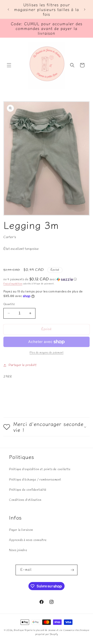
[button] (9, 65)
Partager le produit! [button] (23, 365)
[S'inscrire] (72, 570)
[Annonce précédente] (8, 9)
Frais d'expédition (12, 283)
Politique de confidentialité (27, 490)
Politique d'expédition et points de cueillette (40, 469)
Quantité (9, 304)
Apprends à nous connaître (28, 540)
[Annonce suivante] (85, 9)
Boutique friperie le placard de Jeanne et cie (38, 630)
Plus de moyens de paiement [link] (46, 352)
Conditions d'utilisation (25, 500)
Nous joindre (18, 550)
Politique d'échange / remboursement (35, 480)
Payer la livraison (21, 530)
